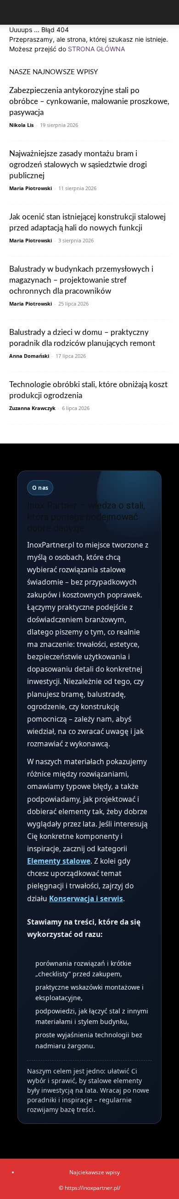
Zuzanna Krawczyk (32, 408)
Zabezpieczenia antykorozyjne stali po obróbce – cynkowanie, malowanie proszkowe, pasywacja (89, 101)
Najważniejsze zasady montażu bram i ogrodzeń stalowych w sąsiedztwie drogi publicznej (78, 165)
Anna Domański (29, 355)
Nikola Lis (21, 124)
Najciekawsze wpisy (94, 1172)
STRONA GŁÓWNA (96, 49)
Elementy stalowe (58, 861)
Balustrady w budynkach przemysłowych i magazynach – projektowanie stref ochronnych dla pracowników (81, 280)
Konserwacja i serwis (86, 898)
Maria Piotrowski (30, 188)
